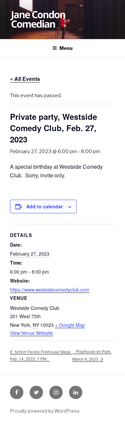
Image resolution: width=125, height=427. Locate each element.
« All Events (25, 79)
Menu (66, 48)
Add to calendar (44, 206)
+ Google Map (70, 324)
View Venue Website (31, 332)
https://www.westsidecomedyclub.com (49, 289)
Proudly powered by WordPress (45, 411)
